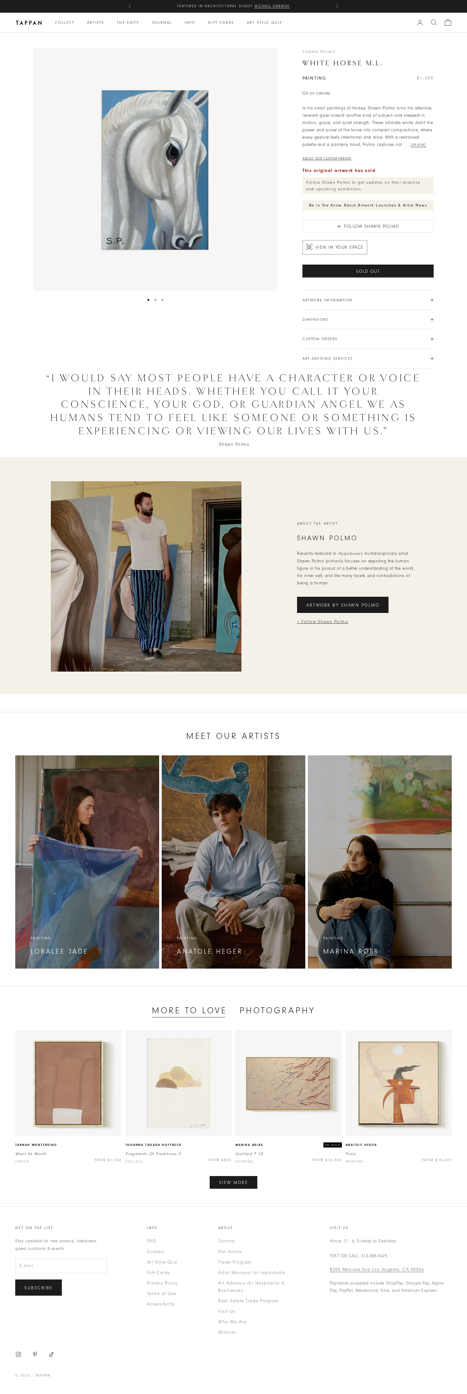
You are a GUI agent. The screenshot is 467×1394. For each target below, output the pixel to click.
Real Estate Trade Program (248, 1301)
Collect (64, 22)
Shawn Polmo (319, 51)
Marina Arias (249, 1145)
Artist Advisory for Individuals (252, 1272)
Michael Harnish (272, 6)
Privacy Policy (162, 1283)
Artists (95, 22)
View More (233, 1182)
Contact (156, 1251)
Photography (277, 1010)
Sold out (368, 271)
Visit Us (226, 1311)
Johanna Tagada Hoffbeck (153, 1145)
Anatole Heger (361, 1145)
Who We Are (232, 1322)
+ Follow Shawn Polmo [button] (322, 621)
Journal (162, 22)
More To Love (189, 1010)
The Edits (128, 22)
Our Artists (230, 1251)
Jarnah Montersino (36, 1145)
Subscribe (38, 1288)
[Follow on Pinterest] (35, 1354)
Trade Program (235, 1262)
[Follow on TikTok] (51, 1354)
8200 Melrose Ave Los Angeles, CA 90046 (377, 1269)
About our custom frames (326, 158)
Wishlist (227, 1332)
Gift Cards (221, 22)
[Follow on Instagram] (18, 1354)
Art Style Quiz (264, 22)
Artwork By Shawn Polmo (342, 605)
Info (190, 22)
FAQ (151, 1241)
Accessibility (161, 1304)
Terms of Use (161, 1293)
